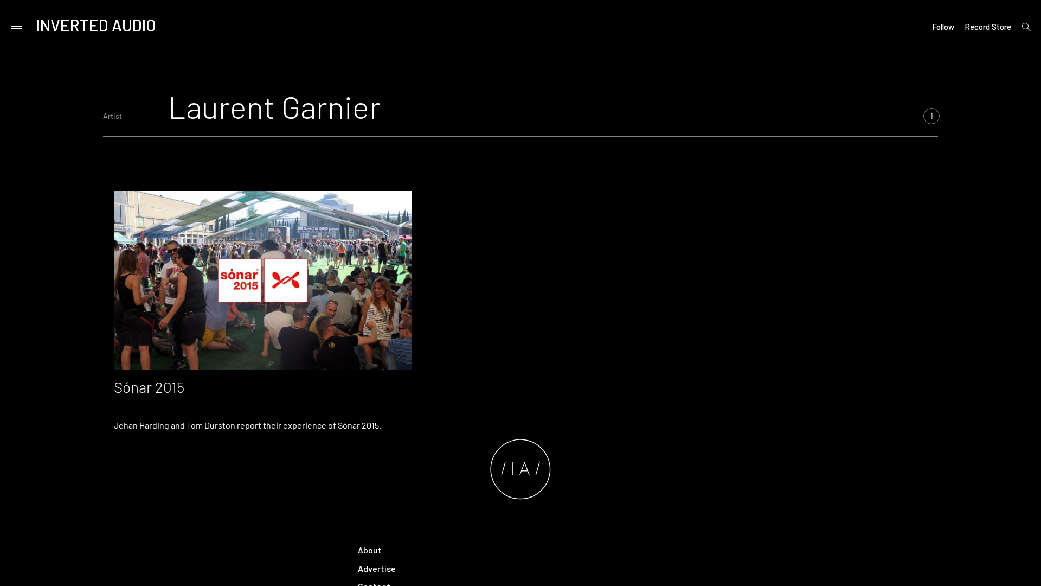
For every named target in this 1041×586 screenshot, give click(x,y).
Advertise (377, 568)
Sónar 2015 (149, 387)
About (370, 550)
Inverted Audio (96, 25)
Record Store (988, 26)
